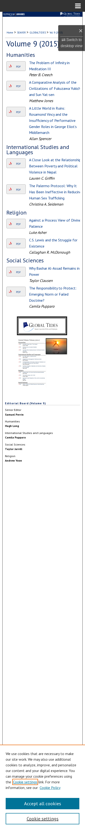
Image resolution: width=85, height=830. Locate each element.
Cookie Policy (50, 787)
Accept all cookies (42, 804)
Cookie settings (25, 782)
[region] (42, 787)
